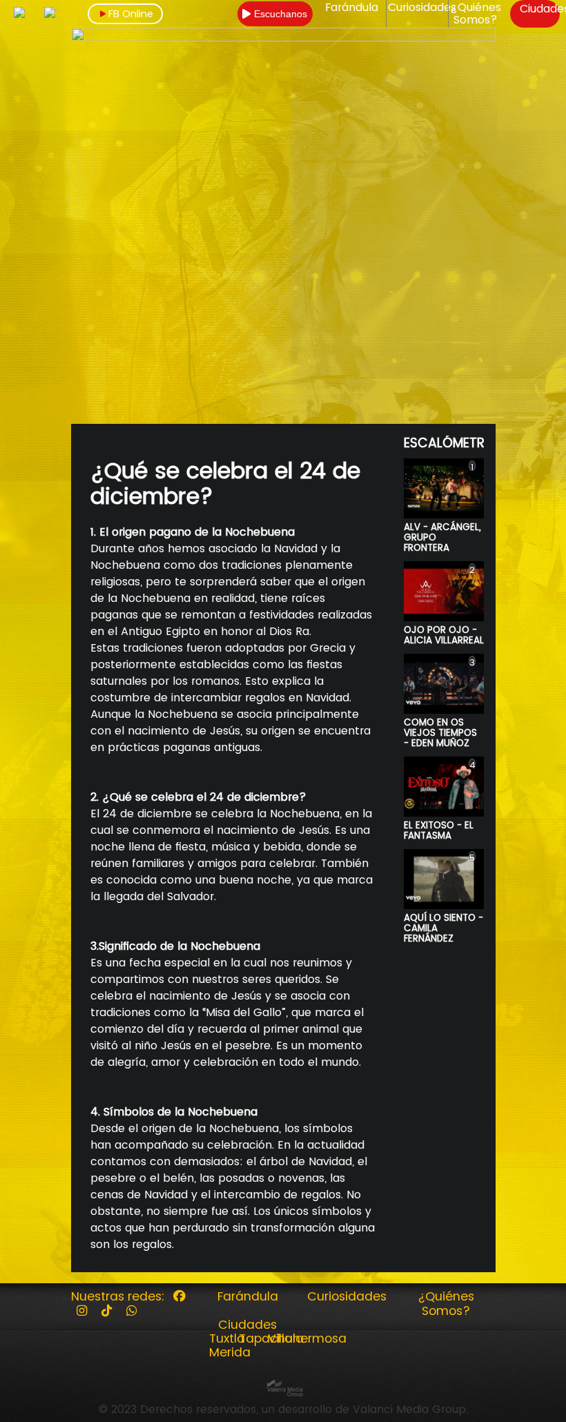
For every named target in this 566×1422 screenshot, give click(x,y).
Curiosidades (422, 7)
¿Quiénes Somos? (475, 14)
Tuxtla (227, 1338)
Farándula (351, 7)
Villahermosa (307, 1338)
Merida (230, 1352)
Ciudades (247, 1324)
